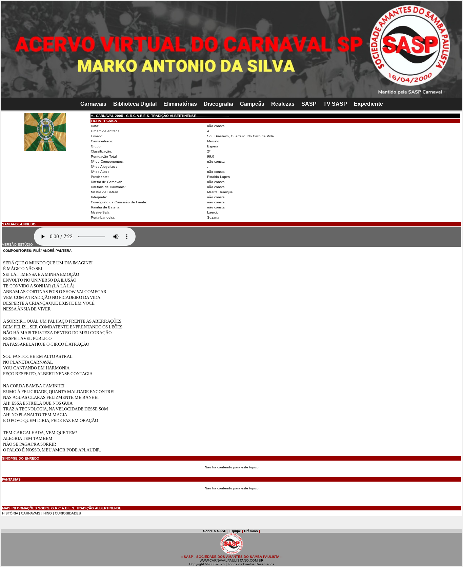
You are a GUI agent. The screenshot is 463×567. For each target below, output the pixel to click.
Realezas (283, 104)
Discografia (218, 104)
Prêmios (251, 531)
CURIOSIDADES (68, 513)
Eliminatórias (180, 104)
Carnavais (93, 104)
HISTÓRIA (10, 513)
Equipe (235, 531)
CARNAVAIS (31, 513)
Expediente (368, 104)
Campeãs (252, 104)
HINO (47, 513)
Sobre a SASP (214, 531)
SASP (309, 104)
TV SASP (335, 104)
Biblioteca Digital (135, 104)
